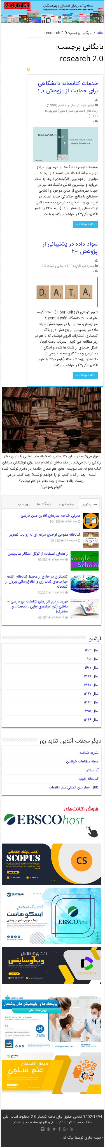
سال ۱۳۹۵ (91, 711)
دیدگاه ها (44, 504)
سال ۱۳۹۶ (91, 702)
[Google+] (65, 1129)
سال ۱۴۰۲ (92, 650)
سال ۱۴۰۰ (92, 668)
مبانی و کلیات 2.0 (52, 266)
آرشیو (90, 105)
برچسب (23, 504)
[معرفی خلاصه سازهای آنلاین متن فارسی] (91, 521)
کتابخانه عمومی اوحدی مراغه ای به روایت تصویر (45, 535)
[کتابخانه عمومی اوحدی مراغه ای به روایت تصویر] (91, 540)
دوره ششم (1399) (58, 105)
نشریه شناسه (89, 753)
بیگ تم (68, 1138)
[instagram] (42, 1129)
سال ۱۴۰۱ (92, 659)
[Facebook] (59, 1129)
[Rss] (71, 1129)
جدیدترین (66, 504)
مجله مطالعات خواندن (82, 762)
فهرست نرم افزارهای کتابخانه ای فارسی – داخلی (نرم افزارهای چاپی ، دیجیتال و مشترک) (38, 607)
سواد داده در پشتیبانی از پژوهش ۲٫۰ (70, 248)
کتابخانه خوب (89, 779)
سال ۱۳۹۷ (91, 694)
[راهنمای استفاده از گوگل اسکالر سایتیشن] (85, 560)
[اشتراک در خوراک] (28, 70)
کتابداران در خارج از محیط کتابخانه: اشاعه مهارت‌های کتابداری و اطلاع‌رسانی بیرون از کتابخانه (36, 582)
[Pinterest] (48, 1129)
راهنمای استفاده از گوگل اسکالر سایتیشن (38, 554)
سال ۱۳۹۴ (91, 720)
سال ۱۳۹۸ (91, 685)
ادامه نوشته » (85, 224)
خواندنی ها (79, 105)
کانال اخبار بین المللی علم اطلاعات (74, 788)
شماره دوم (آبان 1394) (79, 266)
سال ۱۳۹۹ (91, 676)
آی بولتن (92, 770)
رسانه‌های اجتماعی (86, 111)
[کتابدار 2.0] (52, 12)
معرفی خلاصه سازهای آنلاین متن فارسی (50, 516)
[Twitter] (54, 1129)
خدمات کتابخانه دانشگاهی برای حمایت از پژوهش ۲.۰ (68, 87)
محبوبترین (89, 504)
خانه (100, 33)
